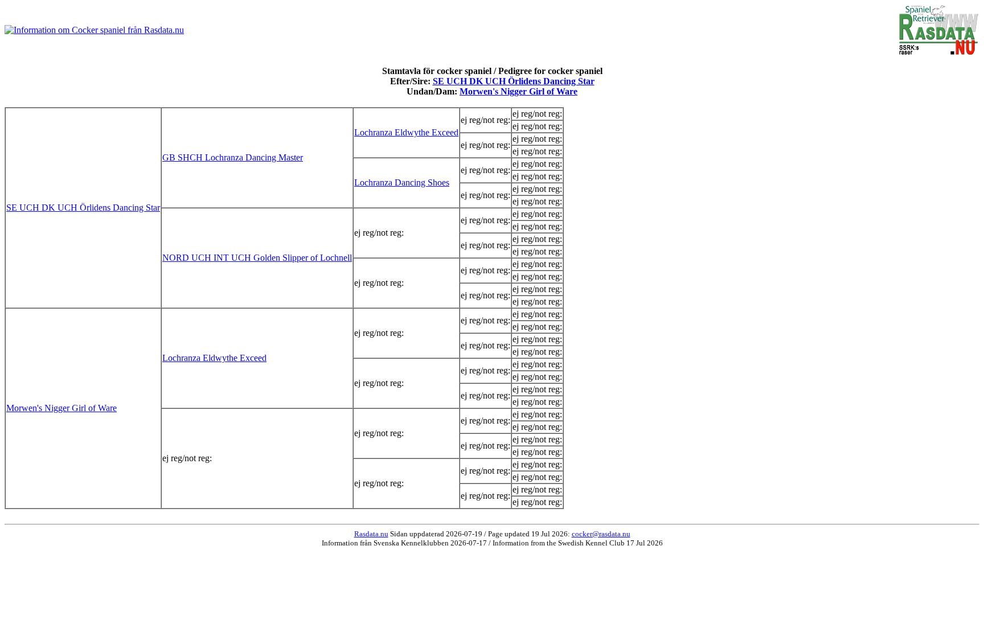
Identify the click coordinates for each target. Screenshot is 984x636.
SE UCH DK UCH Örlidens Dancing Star (513, 81)
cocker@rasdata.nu (601, 534)
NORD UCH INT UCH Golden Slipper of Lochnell (257, 257)
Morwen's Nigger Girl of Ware (518, 91)
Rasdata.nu (371, 534)
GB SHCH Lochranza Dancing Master (232, 157)
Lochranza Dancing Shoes (401, 182)
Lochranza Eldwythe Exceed (406, 132)
